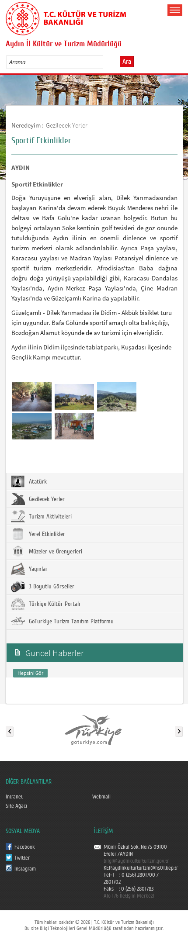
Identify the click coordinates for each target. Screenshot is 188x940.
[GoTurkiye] (94, 729)
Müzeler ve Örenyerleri (54, 551)
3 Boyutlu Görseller (50, 586)
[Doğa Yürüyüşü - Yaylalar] (116, 396)
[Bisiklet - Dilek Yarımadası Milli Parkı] (31, 396)
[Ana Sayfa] (66, 17)
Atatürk (37, 481)
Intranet (14, 797)
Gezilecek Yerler (66, 125)
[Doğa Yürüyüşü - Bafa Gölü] (74, 396)
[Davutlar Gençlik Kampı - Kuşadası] (31, 426)
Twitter (22, 858)
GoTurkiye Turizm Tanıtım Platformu (70, 621)
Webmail (101, 797)
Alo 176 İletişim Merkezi (129, 896)
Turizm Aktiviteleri (49, 516)
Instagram (25, 869)
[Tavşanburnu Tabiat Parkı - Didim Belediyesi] (74, 426)
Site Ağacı (16, 806)
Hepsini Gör (30, 673)
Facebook (24, 847)
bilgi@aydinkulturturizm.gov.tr (136, 861)
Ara (126, 62)
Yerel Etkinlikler (46, 534)
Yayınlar (37, 569)
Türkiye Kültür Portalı (53, 604)
